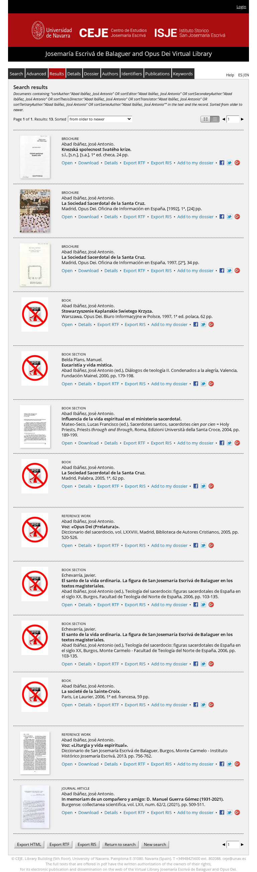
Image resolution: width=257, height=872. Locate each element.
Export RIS (161, 163)
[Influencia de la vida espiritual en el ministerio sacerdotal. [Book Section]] (35, 426)
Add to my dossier (195, 163)
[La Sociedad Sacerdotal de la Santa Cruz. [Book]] (34, 480)
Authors (110, 74)
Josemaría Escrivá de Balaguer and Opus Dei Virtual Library (129, 54)
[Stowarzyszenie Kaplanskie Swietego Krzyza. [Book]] (34, 319)
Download (88, 163)
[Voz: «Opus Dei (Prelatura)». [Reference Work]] (34, 534)
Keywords (183, 74)
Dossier (91, 74)
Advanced (36, 74)
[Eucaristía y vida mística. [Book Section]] (34, 373)
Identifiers (131, 74)
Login (241, 6)
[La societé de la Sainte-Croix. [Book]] (34, 699)
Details (74, 74)
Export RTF (134, 163)
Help (230, 74)
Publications (157, 74)
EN (246, 74)
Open (67, 163)
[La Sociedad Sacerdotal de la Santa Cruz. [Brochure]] (35, 211)
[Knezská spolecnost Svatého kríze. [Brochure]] (35, 157)
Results (57, 74)
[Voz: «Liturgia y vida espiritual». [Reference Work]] (35, 753)
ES (240, 74)
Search (16, 74)
